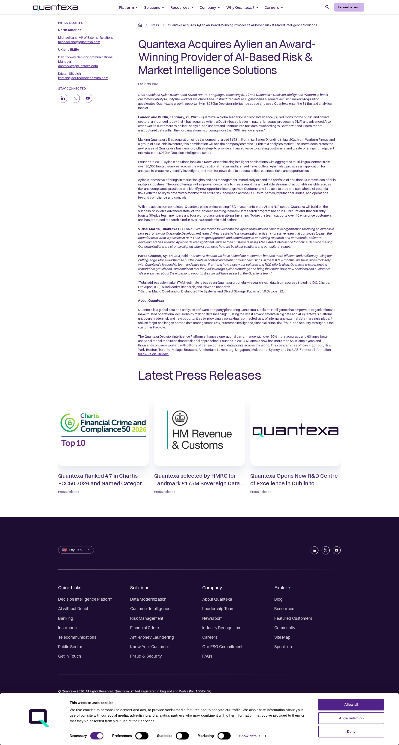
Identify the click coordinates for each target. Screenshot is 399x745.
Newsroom (212, 618)
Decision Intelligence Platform (85, 599)
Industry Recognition (221, 627)
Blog (278, 599)
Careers (209, 637)
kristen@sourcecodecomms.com (83, 78)
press (155, 25)
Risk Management (146, 618)
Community (284, 627)
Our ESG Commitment (222, 646)
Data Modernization (148, 599)
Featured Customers (293, 618)
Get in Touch (69, 656)
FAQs (207, 656)
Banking (65, 618)
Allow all (351, 704)
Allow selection (351, 718)
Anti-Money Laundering (152, 637)
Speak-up (283, 646)
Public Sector (70, 646)
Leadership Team (218, 608)
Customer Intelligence (150, 608)
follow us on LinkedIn (153, 354)
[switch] (141, 735)
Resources (284, 608)
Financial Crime (144, 627)
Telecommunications (77, 637)
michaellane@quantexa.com (79, 42)
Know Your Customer (149, 646)
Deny (351, 731)
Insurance (67, 627)
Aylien (210, 121)
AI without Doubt (73, 608)
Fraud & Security (146, 656)
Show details (249, 736)
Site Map (282, 637)
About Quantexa (217, 599)
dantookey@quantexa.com (78, 66)
